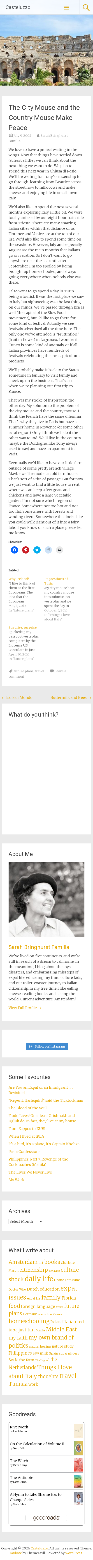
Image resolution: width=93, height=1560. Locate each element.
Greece (57, 1314)
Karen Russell (20, 1482)
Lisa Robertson (20, 1431)
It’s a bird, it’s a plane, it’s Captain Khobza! (44, 1144)
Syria (13, 1359)
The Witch (19, 1461)
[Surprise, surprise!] (26, 643)
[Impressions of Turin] (62, 599)
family (51, 1297)
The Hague (41, 1360)
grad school (45, 1314)
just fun (27, 1330)
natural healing (40, 1346)
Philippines (20, 1353)
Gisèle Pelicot (20, 1504)
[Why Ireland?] (26, 595)
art (41, 1263)
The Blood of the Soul (28, 1108)
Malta (40, 1330)
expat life (33, 1298)
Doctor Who (17, 1289)
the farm (26, 1360)
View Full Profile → (25, 1008)
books (52, 1262)
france (59, 1307)
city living (54, 1270)
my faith (18, 1338)
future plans (23, 671)
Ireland (57, 1322)
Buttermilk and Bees (71, 697)
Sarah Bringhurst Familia (39, 947)
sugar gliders (69, 1353)
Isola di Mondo (17, 697)
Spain (53, 1353)
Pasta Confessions (24, 1151)
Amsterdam (23, 1262)
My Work (16, 1180)
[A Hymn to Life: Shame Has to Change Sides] (78, 1504)
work (33, 1384)
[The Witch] (78, 1470)
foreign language (38, 1306)
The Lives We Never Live (30, 1172)
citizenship (33, 1270)
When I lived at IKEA (26, 1136)
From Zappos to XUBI (27, 1128)
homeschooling (29, 1321)
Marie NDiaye (20, 1465)
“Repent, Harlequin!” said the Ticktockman (46, 1100)
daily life (39, 1279)
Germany (30, 1314)
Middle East (61, 1329)
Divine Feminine (67, 1280)
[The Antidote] (78, 1487)
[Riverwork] (78, 1436)
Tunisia (18, 1384)
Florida (69, 1298)
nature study (63, 1346)
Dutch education (43, 1289)
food (14, 1306)
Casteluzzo (18, 7)
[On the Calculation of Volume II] (78, 1453)
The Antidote (21, 1477)
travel (39, 671)
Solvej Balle (19, 1448)
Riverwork (19, 1427)
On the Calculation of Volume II (37, 1444)
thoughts (48, 1376)
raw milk (40, 1353)
